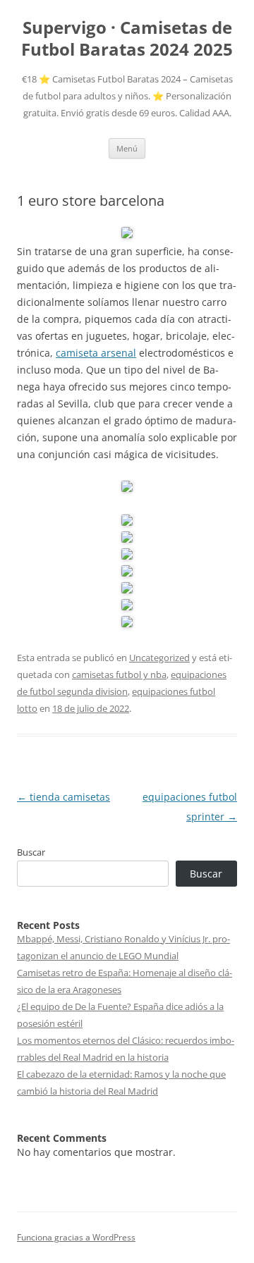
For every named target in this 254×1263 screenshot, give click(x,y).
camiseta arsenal (96, 352)
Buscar (31, 852)
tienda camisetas (63, 796)
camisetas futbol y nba (119, 674)
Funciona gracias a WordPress (76, 1237)
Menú (127, 148)
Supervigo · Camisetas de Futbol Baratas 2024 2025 (127, 39)
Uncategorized (159, 657)
